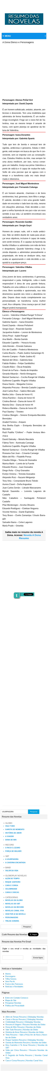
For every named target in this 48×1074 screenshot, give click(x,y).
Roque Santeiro (12, 882)
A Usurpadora (11, 859)
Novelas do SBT (12, 904)
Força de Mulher (13, 851)
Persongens (10, 976)
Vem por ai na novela (15, 914)
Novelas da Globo (14, 900)
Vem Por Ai (10, 981)
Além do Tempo (12, 878)
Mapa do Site (10, 1000)
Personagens (11, 917)
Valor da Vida (11, 871)
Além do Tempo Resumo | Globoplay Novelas (25, 1017)
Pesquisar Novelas (13, 1003)
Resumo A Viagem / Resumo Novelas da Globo (25, 1025)
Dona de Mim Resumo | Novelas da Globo (23, 1027)
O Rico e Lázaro (12, 848)
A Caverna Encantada (15, 863)
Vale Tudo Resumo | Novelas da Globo (22, 1030)
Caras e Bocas (12, 892)
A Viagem (9, 836)
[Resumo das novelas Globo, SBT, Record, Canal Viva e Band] (24, 13)
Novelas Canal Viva (14, 911)
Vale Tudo (10, 826)
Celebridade (11, 889)
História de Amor (13, 833)
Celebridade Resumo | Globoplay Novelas (23, 1022)
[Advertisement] (24, 70)
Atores (8, 974)
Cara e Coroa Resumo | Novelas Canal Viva (24, 1061)
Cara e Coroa (11, 885)
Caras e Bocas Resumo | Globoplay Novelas (24, 1019)
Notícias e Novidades (14, 987)
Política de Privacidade (14, 1006)
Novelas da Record (14, 907)
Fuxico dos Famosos (14, 984)
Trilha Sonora (12, 921)
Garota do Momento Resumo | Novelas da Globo (26, 1043)
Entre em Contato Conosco (16, 998)
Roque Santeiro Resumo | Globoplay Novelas (25, 1040)
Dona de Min (10, 840)
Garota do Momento (14, 829)
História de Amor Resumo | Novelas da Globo (25, 1032)
